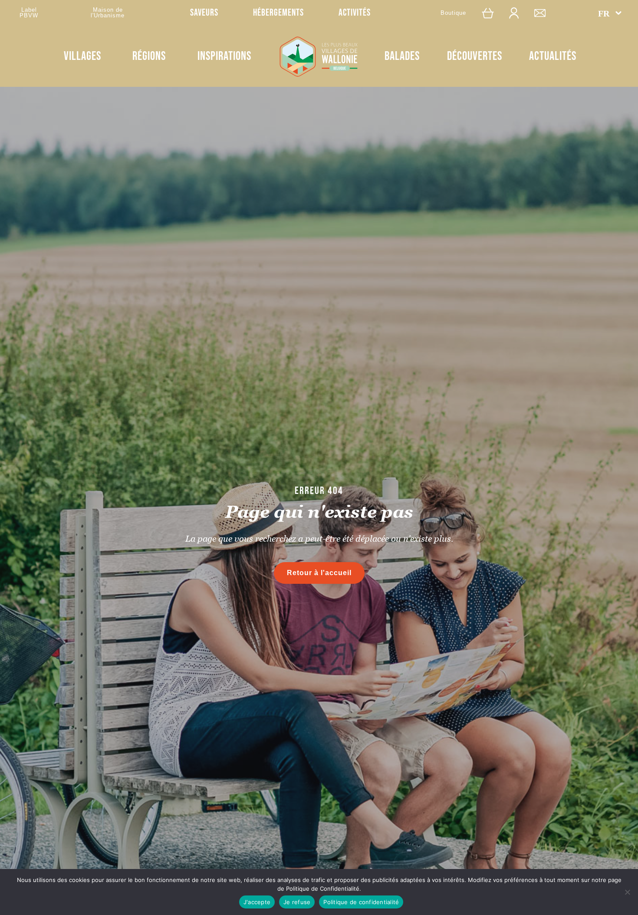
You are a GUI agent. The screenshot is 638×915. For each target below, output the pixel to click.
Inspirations (224, 56)
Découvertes (474, 56)
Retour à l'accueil (319, 572)
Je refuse (296, 902)
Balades (402, 56)
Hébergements (278, 12)
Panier (492, 13)
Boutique (453, 13)
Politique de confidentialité (361, 902)
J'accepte (256, 902)
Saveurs (204, 12)
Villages (82, 56)
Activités (355, 12)
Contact (544, 13)
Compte (518, 13)
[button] (610, 13)
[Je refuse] (627, 892)
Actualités (552, 56)
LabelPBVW (29, 13)
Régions (149, 56)
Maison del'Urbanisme (108, 13)
